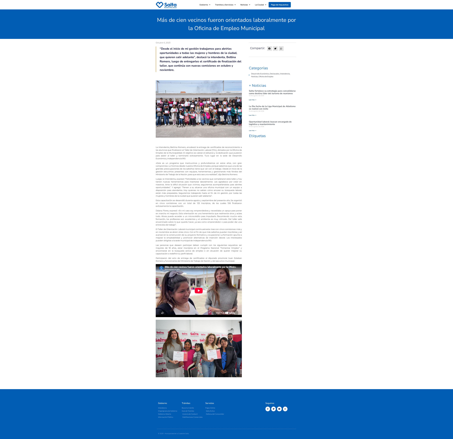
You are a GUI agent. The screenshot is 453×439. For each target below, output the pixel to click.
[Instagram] (285, 409)
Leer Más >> (252, 100)
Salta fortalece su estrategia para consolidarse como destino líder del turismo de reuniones (272, 92)
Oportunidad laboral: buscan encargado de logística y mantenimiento (270, 123)
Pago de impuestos (279, 4)
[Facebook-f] (267, 409)
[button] (295, 4)
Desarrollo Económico (260, 73)
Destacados (274, 73)
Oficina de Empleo (266, 76)
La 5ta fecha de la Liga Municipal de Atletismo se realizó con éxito (272, 107)
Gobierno (203, 4)
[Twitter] (273, 409)
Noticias (244, 4)
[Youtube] (279, 409)
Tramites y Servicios (224, 4)
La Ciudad (259, 4)
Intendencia (285, 73)
